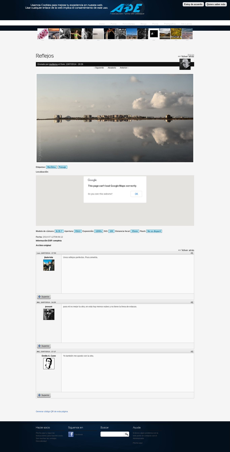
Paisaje (62, 167)
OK (136, 194)
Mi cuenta (187, 24)
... (42, 39)
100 (111, 231)
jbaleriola (48, 257)
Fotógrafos (170, 24)
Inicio (102, 24)
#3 (192, 351)
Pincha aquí (40, 433)
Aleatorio (112, 68)
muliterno (53, 64)
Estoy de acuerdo (193, 4)
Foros (155, 24)
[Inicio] (127, 8)
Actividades (128, 24)
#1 (192, 253)
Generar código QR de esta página (52, 411)
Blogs (143, 24)
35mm (135, 231)
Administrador (138, 438)
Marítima (51, 167)
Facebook (79, 434)
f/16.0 (77, 231)
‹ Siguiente (99, 68)
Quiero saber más (216, 4)
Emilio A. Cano (49, 356)
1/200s (98, 231)
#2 (192, 302)
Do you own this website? (100, 194)
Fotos (114, 24)
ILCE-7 (59, 231)
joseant (48, 306)
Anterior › (124, 68)
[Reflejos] (115, 162)
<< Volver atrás (186, 56)
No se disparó (154, 231)
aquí (140, 443)
